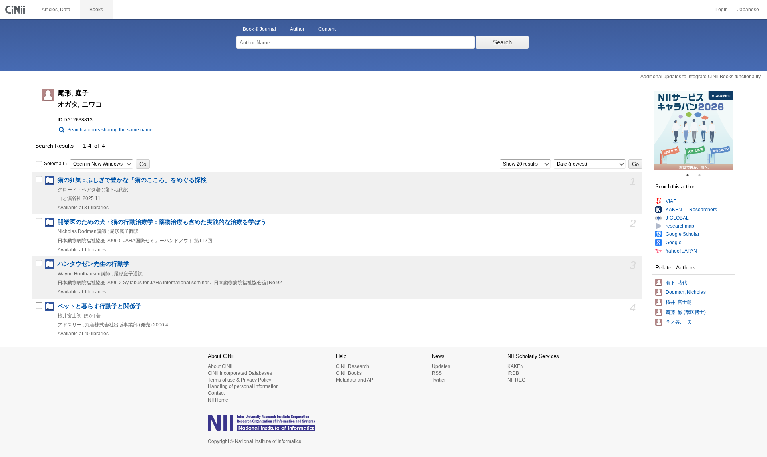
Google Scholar (682, 234)
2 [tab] (703, 175)
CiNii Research (352, 366)
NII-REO (516, 380)
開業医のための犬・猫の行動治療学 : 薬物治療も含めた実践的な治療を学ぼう (162, 222)
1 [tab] (691, 175)
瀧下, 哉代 (676, 282)
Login (721, 9)
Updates (441, 366)
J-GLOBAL (677, 218)
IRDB (513, 373)
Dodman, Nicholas (686, 292)
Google (674, 242)
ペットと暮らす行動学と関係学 (99, 306)
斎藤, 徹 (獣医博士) (686, 312)
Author (297, 29)
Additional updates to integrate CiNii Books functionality (700, 76)
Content (327, 29)
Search (502, 42)
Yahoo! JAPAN (681, 251)
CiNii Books (349, 373)
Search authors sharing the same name (110, 130)
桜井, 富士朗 (679, 302)
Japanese (748, 9)
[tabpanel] (693, 130)
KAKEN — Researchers (691, 209)
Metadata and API (355, 380)
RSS (437, 373)
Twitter (439, 380)
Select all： (56, 163)
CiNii (16, 9)
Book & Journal (259, 29)
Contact (216, 393)
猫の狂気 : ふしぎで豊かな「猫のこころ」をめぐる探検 (132, 180)
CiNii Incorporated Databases (240, 373)
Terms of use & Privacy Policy (239, 380)
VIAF (671, 201)
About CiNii (220, 366)
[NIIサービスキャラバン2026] (693, 130)
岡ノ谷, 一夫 (679, 322)
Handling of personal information (243, 386)
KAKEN (515, 366)
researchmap (680, 226)
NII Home (218, 400)
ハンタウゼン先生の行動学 (93, 264)
